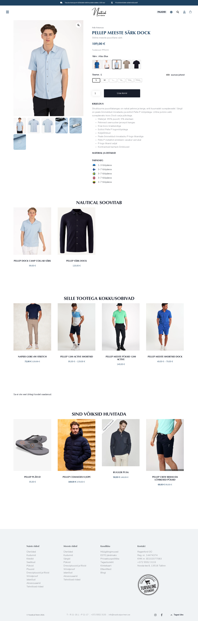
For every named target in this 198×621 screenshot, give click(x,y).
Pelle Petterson (98, 27)
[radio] (97, 64)
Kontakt (141, 546)
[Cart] (190, 12)
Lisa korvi (122, 93)
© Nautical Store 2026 (35, 614)
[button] (177, 12)
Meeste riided (70, 546)
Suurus (95, 75)
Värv (94, 57)
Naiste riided (33, 546)
